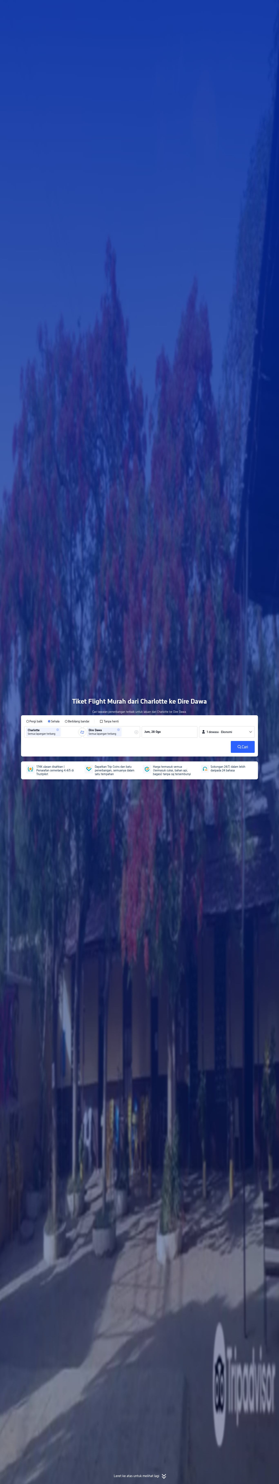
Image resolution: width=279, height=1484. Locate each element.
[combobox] (63, 732)
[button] (244, 6)
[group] (52, 732)
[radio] (34, 721)
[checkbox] (109, 721)
